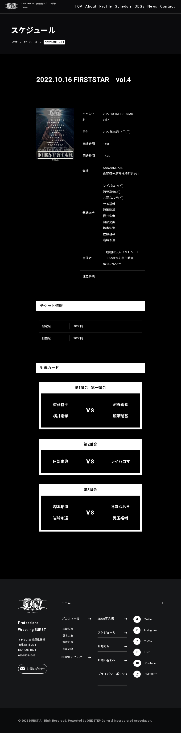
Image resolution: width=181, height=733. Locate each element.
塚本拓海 (67, 642)
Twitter (148, 619)
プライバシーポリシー (111, 677)
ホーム (66, 603)
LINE (147, 652)
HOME (14, 42)
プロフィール (71, 618)
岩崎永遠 (67, 629)
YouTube (150, 663)
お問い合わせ (36, 669)
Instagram (150, 630)
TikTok (148, 641)
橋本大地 (67, 635)
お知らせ (104, 646)
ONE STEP (150, 674)
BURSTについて (72, 657)
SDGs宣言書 (106, 618)
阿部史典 (67, 648)
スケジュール (30, 42)
